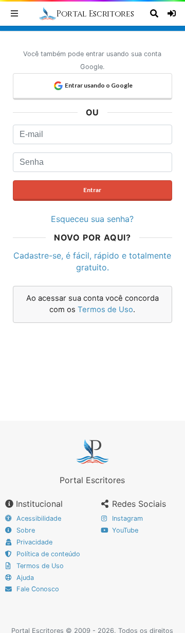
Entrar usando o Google (99, 85)
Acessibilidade (37, 518)
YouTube (124, 530)
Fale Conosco (36, 589)
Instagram (126, 518)
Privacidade (33, 542)
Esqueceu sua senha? (92, 219)
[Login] (173, 13)
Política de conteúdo (47, 554)
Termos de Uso (105, 309)
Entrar (92, 190)
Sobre (24, 530)
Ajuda (24, 577)
